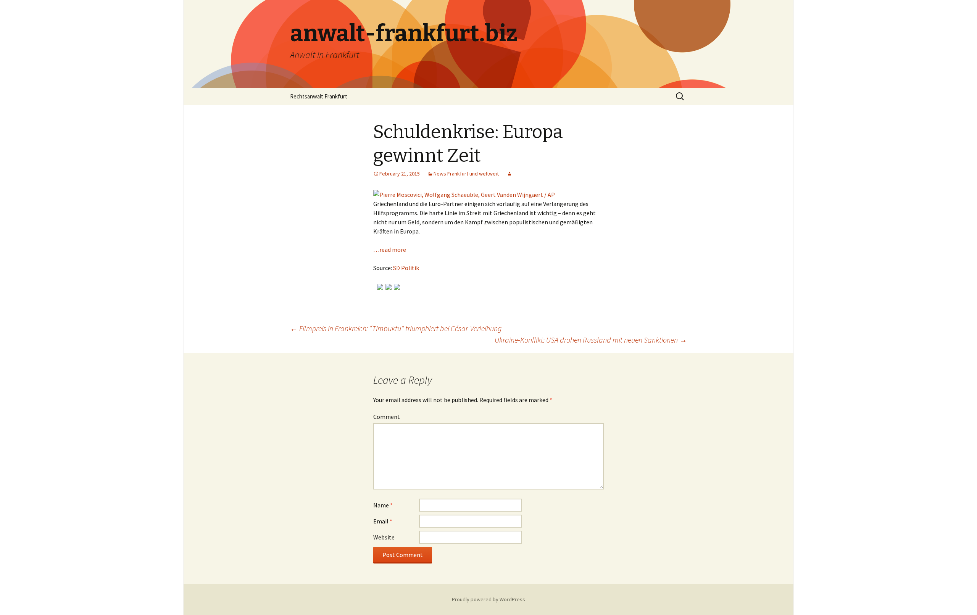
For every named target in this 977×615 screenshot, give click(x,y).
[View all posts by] (509, 173)
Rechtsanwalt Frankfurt (318, 96)
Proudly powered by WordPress (488, 599)
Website (384, 537)
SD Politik (406, 268)
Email (382, 521)
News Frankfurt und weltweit (466, 173)
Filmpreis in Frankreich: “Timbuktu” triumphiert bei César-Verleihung (395, 328)
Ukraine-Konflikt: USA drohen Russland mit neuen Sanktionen (591, 340)
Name (383, 505)
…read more (389, 249)
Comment (386, 416)
